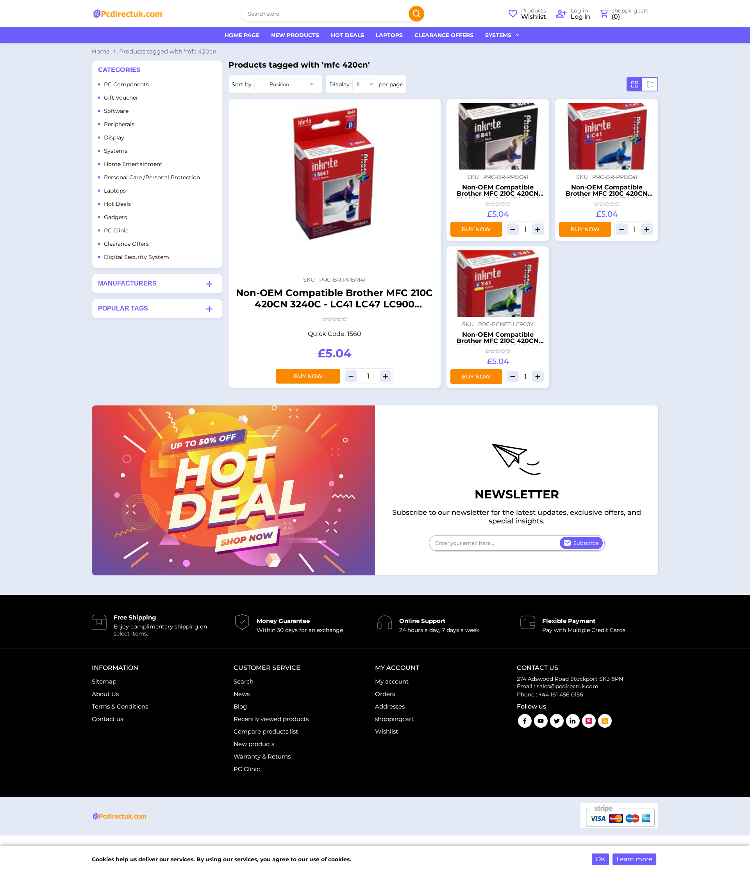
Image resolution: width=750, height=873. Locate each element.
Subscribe (586, 543)
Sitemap (104, 681)
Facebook (525, 721)
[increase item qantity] (385, 376)
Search (416, 13)
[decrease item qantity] (351, 376)
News (242, 694)
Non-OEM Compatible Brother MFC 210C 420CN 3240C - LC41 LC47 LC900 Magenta (334, 304)
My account (392, 681)
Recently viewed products (271, 719)
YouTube (541, 721)
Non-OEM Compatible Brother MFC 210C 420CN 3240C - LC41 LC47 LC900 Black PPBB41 (497, 197)
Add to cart (431, 107)
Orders (385, 694)
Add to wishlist (431, 121)
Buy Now (308, 376)
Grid (634, 84)
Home (101, 51)
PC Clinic (247, 769)
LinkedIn (573, 721)
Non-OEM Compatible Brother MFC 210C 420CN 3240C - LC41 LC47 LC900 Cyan (606, 197)
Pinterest (589, 721)
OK (600, 859)
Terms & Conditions (120, 706)
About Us (105, 694)
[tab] (157, 283)
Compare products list (266, 731)
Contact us (107, 719)
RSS (605, 721)
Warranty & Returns (262, 756)
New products (254, 744)
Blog (240, 706)
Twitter (557, 721)
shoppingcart (394, 719)
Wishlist (386, 731)
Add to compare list (431, 136)
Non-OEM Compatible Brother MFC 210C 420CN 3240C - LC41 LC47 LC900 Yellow (497, 344)
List (650, 84)
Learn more (634, 859)
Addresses (390, 706)
